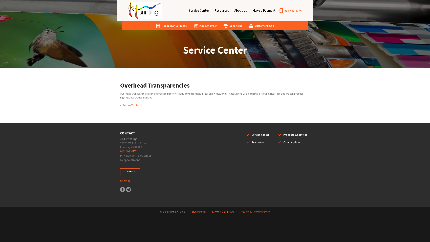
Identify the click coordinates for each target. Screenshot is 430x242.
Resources (221, 10)
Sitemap (125, 181)
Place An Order (208, 26)
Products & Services (295, 135)
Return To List (131, 105)
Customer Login (264, 26)
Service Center (199, 10)
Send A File (235, 26)
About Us (240, 10)
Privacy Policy (198, 212)
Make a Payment (263, 10)
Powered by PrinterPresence (255, 212)
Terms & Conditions (223, 212)
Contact (130, 171)
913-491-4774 (293, 11)
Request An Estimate (174, 26)
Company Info (291, 142)
